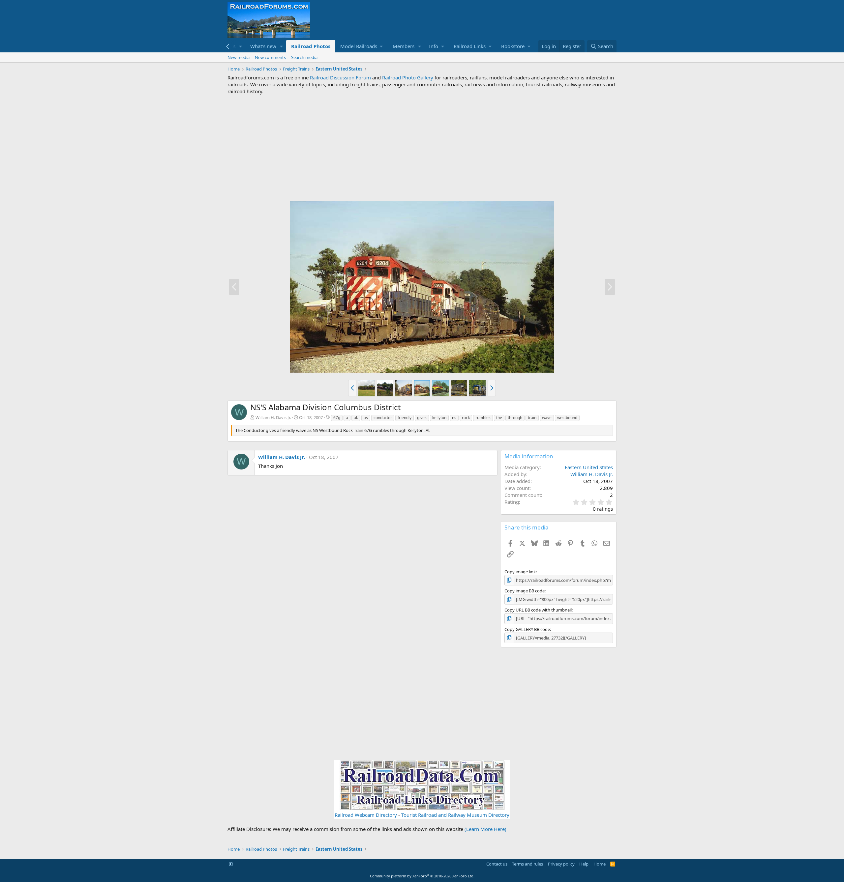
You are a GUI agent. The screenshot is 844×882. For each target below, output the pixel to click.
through (515, 417)
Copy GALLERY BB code (527, 629)
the (499, 417)
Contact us (496, 864)
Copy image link (520, 572)
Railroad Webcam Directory (366, 814)
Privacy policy (561, 864)
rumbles (483, 417)
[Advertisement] (422, 148)
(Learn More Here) (485, 829)
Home (599, 864)
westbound (567, 417)
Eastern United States (589, 467)
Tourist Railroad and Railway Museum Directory (455, 814)
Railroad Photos (310, 46)
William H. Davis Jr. (273, 417)
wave (547, 417)
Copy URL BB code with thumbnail (538, 610)
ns (454, 417)
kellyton (439, 417)
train (532, 417)
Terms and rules (527, 864)
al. (356, 417)
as (366, 417)
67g (336, 417)
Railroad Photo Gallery (407, 77)
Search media (304, 57)
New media (238, 57)
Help (583, 864)
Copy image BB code (524, 591)
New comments (270, 57)
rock (466, 417)
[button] (240, 46)
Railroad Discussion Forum (340, 77)
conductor (383, 417)
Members (403, 46)
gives (422, 417)
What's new (263, 46)
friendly (404, 417)
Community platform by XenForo (422, 875)
